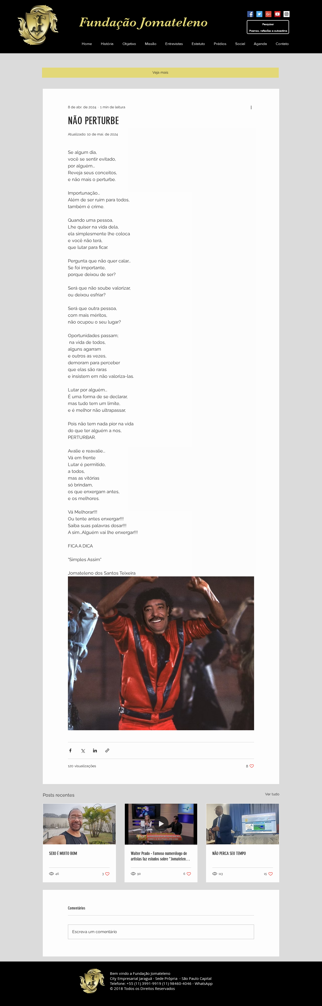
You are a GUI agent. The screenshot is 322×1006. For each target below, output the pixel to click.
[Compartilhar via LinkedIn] (95, 750)
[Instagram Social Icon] (287, 14)
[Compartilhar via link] (107, 750)
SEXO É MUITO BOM (63, 853)
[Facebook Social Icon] (250, 14)
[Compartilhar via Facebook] (70, 750)
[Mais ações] (251, 107)
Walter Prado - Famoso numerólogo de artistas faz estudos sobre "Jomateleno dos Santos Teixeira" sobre (159, 856)
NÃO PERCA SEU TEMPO (229, 853)
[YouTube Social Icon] (277, 14)
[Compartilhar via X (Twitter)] (82, 750)
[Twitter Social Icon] (259, 14)
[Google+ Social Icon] (268, 14)
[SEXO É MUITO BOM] (79, 824)
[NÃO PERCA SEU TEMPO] (242, 824)
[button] (198, 43)
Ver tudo (272, 794)
